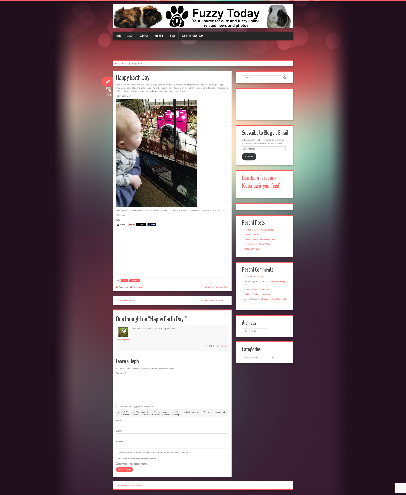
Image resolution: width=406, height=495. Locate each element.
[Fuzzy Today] (203, 16)
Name (119, 420)
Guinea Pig (222, 287)
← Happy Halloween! (125, 300)
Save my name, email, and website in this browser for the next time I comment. (153, 452)
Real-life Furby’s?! (261, 289)
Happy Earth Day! (252, 249)
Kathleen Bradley (251, 294)
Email (119, 431)
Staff (172, 36)
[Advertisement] (203, 52)
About (130, 36)
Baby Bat (266, 294)
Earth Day (126, 63)
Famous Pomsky (251, 235)
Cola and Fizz (139, 287)
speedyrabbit (124, 340)
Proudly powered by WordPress (131, 485)
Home (118, 36)
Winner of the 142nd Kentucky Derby (260, 239)
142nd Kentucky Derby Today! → (214, 300)
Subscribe (249, 157)
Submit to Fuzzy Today (192, 36)
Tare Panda (258, 277)
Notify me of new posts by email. (132, 464)
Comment (121, 373)
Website (119, 441)
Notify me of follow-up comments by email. (137, 458)
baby (124, 281)
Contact (144, 36)
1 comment (123, 287)
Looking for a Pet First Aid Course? (259, 230)
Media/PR (159, 36)
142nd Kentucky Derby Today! (257, 244)
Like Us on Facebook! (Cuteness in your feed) (261, 182)
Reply (223, 346)
